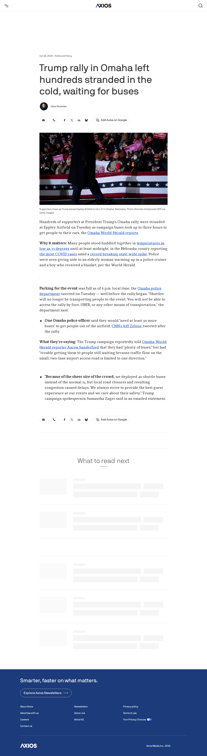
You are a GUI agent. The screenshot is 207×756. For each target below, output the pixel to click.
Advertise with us (29, 713)
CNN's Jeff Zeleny (127, 326)
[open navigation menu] (6, 5)
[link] (43, 120)
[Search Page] (200, 5)
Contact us (26, 726)
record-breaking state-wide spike (118, 254)
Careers (24, 719)
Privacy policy (130, 706)
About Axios (26, 706)
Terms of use (130, 713)
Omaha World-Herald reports (112, 233)
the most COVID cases (58, 254)
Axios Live (79, 713)
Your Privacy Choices (134, 719)
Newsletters (81, 706)
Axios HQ (79, 719)
